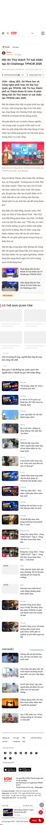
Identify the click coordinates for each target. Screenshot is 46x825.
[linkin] (26, 753)
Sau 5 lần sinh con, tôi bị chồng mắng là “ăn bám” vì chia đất (31, 717)
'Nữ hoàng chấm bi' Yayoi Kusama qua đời (31, 387)
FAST (34, 820)
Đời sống (15, 47)
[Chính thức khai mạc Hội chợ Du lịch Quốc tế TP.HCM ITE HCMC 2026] (10, 476)
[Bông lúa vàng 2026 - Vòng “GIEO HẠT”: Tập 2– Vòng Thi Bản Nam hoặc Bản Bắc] (10, 534)
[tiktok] (15, 753)
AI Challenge (8, 295)
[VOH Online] (14, 34)
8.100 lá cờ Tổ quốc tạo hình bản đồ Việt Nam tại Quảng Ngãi (31, 402)
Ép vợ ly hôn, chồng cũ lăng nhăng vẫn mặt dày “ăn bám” (31, 431)
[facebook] (5, 753)
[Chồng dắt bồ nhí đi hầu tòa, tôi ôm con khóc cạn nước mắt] (10, 658)
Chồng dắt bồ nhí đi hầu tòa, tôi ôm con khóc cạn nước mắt (31, 657)
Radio (22, 566)
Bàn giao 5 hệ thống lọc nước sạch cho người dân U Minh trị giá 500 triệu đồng (21, 371)
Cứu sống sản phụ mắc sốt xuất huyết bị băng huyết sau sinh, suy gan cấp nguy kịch (32, 673)
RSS (23, 738)
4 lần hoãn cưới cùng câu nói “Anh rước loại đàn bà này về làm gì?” (31, 463)
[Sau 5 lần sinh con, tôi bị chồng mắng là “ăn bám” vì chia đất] (10, 718)
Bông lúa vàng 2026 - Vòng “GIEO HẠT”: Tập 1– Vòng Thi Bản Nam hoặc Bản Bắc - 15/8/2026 (32, 555)
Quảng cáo (6, 738)
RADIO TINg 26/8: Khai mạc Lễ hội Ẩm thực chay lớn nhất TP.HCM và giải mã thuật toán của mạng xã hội (31, 610)
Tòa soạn (16, 738)
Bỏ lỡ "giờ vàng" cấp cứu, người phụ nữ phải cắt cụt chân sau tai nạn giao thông (31, 688)
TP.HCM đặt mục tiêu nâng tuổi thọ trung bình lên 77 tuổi (31, 522)
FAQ (23, 741)
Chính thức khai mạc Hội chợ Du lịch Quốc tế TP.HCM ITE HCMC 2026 (31, 478)
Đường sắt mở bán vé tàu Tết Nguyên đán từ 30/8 (31, 506)
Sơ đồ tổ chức (28, 805)
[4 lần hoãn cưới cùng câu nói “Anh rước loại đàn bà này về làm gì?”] (10, 461)
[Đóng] (42, 809)
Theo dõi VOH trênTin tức (33, 69)
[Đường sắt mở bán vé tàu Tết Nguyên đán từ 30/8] (10, 506)
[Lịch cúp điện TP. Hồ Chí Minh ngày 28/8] (10, 415)
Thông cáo (16, 741)
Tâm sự (22, 425)
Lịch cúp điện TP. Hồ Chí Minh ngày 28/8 (31, 415)
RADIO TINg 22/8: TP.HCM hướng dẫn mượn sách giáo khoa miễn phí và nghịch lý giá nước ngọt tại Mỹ (32, 631)
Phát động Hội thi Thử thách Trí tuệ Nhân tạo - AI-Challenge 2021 (31, 285)
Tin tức (7, 47)
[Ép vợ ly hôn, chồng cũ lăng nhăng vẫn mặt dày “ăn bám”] (10, 428)
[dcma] (36, 753)
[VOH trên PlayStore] (24, 769)
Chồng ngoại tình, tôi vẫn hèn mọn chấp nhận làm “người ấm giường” (31, 702)
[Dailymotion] (10, 758)
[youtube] (10, 753)
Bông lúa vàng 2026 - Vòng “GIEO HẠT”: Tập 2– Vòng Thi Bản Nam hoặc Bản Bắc (32, 538)
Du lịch (22, 472)
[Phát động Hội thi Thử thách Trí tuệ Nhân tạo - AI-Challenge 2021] (10, 286)
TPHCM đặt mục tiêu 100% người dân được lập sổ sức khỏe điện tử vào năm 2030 (31, 447)
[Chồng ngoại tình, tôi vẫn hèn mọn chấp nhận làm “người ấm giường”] (10, 703)
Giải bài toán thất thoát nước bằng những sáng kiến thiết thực (30, 591)
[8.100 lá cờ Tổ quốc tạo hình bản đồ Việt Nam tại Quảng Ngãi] (10, 400)
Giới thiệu (5, 805)
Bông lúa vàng (24, 531)
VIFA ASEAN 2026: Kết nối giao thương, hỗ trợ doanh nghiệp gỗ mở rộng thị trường (31, 573)
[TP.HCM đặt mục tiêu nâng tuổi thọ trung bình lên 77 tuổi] (10, 519)
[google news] (31, 753)
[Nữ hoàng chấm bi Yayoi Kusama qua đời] (10, 386)
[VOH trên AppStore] (10, 769)
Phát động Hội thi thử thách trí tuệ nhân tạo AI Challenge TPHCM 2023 (31, 272)
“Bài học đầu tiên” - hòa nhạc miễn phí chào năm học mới (31, 493)
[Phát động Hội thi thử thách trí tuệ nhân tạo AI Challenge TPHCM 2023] (10, 273)
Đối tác (5, 741)
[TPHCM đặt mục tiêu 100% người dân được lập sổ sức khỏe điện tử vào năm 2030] (10, 443)
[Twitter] (5, 758)
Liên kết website (36, 738)
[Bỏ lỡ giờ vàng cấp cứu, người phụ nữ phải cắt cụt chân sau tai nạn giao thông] (10, 688)
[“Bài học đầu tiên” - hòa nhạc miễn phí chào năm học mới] (10, 491)
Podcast (23, 601)
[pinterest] (20, 753)
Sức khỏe (23, 440)
